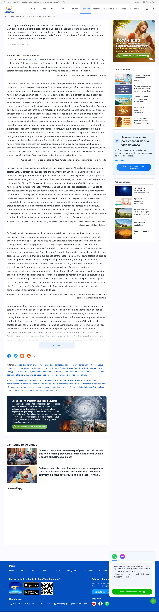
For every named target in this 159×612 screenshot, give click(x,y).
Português (150, 2)
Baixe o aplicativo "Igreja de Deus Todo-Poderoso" (34, 579)
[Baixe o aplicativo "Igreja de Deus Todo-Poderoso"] (15, 588)
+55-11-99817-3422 (41, 604)
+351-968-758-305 (21, 604)
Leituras (74, 9)
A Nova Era (113, 9)
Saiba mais (119, 160)
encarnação (31, 59)
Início (32, 9)
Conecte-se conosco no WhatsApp (132, 592)
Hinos (63, 9)
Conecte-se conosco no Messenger (133, 167)
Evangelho (85, 9)
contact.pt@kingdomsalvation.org (72, 604)
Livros (43, 9)
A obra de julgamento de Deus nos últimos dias (40, 16)
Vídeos (54, 9)
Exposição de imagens (130, 9)
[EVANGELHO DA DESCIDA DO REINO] (10, 9)
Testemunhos (99, 9)
